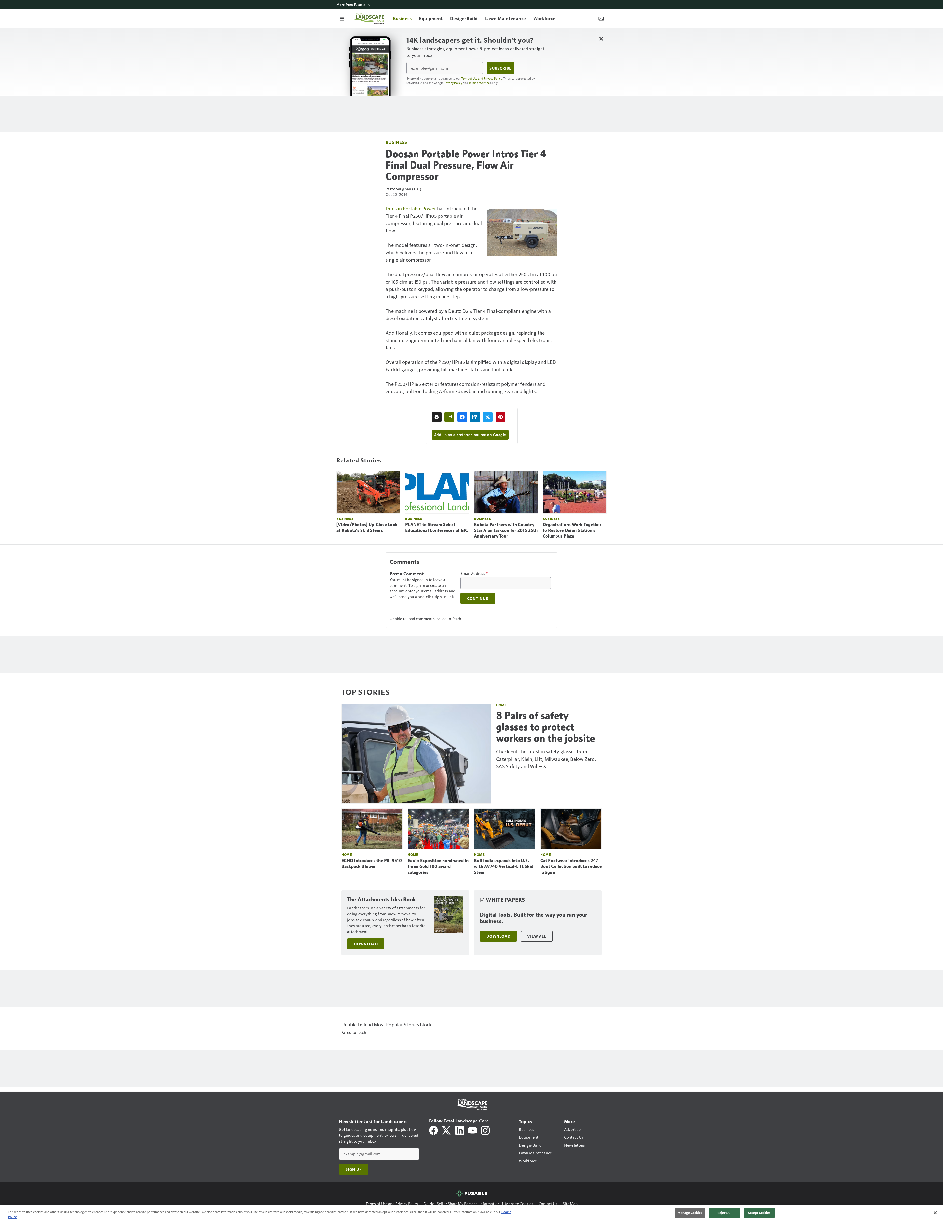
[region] (471, 1213)
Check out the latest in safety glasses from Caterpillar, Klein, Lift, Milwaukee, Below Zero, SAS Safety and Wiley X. (546, 758)
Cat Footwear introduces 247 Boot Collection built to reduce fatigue (571, 866)
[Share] (462, 417)
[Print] (437, 417)
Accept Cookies (759, 1213)
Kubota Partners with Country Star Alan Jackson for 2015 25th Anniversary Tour (506, 530)
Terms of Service (479, 83)
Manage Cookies (519, 1203)
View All (536, 936)
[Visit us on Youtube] (472, 1129)
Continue (477, 598)
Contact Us (548, 1203)
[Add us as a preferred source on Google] (449, 417)
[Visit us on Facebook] (433, 1129)
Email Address (474, 573)
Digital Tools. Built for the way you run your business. (533, 918)
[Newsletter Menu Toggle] (601, 18)
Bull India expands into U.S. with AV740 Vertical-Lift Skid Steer (503, 866)
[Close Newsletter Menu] (601, 38)
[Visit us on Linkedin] (459, 1129)
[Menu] (342, 18)
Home (501, 705)
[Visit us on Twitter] (446, 1129)
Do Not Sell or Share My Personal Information (462, 1203)
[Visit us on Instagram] (485, 1129)
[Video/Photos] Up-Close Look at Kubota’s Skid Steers (367, 527)
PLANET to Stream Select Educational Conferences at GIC (436, 527)
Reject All (724, 1213)
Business (396, 142)
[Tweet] (488, 417)
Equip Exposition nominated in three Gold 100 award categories (438, 866)
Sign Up (354, 1169)
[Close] (935, 1212)
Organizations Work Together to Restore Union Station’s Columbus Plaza (572, 530)
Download (366, 943)
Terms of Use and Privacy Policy (481, 78)
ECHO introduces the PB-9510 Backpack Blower (371, 863)
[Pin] (500, 417)
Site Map (570, 1203)
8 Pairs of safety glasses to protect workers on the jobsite (545, 727)
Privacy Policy (453, 83)
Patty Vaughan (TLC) (403, 188)
